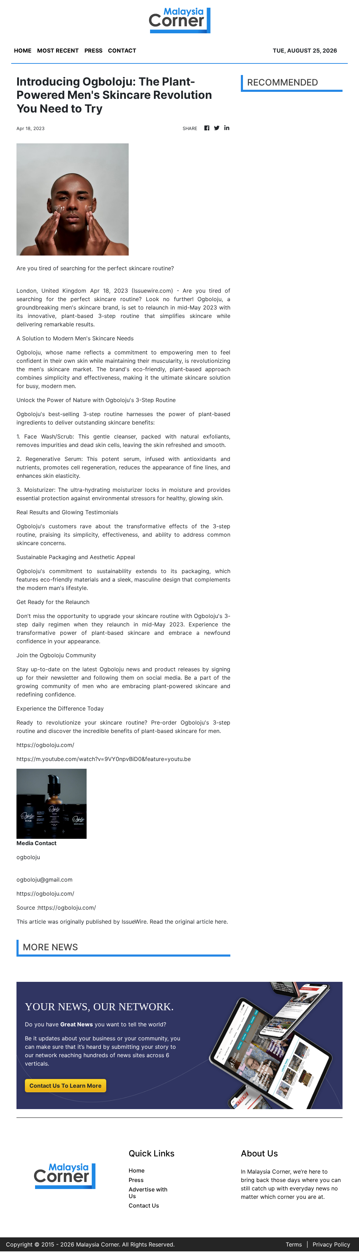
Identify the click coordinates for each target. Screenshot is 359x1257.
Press (136, 1179)
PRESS (93, 50)
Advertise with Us (148, 1193)
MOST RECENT (58, 50)
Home (136, 1170)
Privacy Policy (331, 1244)
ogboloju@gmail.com (44, 879)
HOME (23, 50)
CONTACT (122, 50)
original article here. (201, 921)
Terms (294, 1244)
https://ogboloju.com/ (45, 893)
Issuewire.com (152, 290)
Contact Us (144, 1205)
